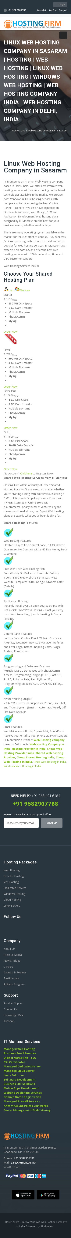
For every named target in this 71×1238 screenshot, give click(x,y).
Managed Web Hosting (19, 1049)
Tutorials (9, 1021)
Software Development (20, 1079)
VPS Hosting (11, 882)
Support (63, 10)
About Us (9, 949)
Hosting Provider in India (28, 748)
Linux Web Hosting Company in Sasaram (35, 167)
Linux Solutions (14, 1075)
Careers (8, 966)
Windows (24, 290)
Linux (11, 290)
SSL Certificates (14, 1062)
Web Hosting (12, 870)
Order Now (10, 331)
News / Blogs (12, 960)
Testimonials (12, 978)
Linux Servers (12, 905)
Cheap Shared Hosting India (35, 757)
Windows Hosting (14, 894)
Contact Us (10, 1009)
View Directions (12, 1167)
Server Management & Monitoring (27, 1110)
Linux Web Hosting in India (50, 762)
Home (15, 130)
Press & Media (13, 955)
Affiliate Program (14, 984)
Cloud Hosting (12, 899)
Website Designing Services (23, 1092)
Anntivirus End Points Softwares (26, 1106)
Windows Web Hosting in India (22, 766)
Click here (26, 473)
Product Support (14, 1003)
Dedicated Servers (15, 888)
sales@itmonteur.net (23, 1162)
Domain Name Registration (22, 1097)
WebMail (41, 10)
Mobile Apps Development (22, 1088)
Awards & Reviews (15, 972)
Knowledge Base (14, 1015)
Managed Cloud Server (19, 1071)
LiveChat (52, 10)
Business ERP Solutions (19, 1084)
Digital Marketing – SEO (20, 1057)
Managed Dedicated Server (22, 1066)
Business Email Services (20, 1053)
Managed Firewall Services (22, 1101)
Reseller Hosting (14, 876)
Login (61, 4)
